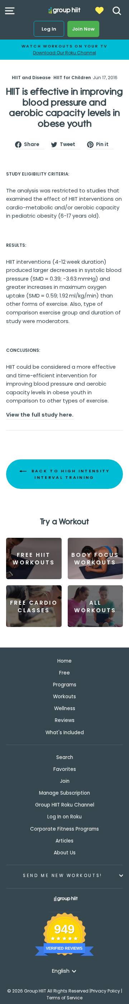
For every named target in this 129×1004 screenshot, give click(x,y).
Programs (64, 684)
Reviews (65, 720)
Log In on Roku (64, 816)
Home (64, 661)
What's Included (65, 732)
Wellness (64, 708)
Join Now (83, 29)
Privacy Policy (105, 991)
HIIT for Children (72, 77)
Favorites (64, 769)
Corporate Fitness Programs (64, 829)
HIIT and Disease (31, 77)
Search (64, 757)
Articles (64, 840)
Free (64, 672)
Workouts (64, 696)
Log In (49, 29)
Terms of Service (64, 998)
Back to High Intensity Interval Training (69, 474)
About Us (65, 852)
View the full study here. (39, 414)
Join (65, 781)
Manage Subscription (64, 793)
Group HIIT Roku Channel (64, 804)
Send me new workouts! (62, 875)
